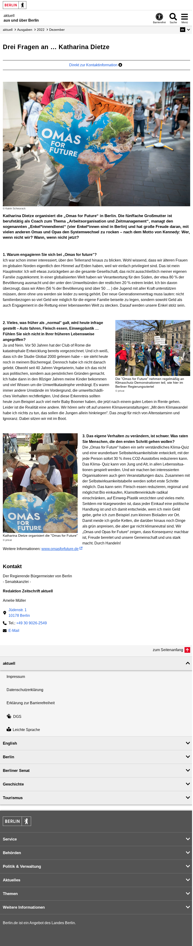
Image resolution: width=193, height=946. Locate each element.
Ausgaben (24, 29)
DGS (17, 717)
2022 (40, 29)
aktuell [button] (9, 663)
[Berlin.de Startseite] (14, 5)
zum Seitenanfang (168, 650)
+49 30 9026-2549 (31, 623)
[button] (185, 29)
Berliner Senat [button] (16, 770)
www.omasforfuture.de (60, 549)
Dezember (57, 29)
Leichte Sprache (26, 730)
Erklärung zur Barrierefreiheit (31, 703)
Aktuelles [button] (11, 880)
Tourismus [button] (13, 798)
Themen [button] (10, 893)
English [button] (10, 743)
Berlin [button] (8, 757)
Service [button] (10, 839)
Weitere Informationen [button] (24, 907)
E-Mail (13, 631)
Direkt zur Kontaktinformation (93, 65)
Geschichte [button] (13, 784)
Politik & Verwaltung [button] (22, 866)
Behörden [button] (12, 853)
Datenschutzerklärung (25, 690)
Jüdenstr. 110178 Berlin (19, 613)
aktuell (7, 29)
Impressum (16, 677)
